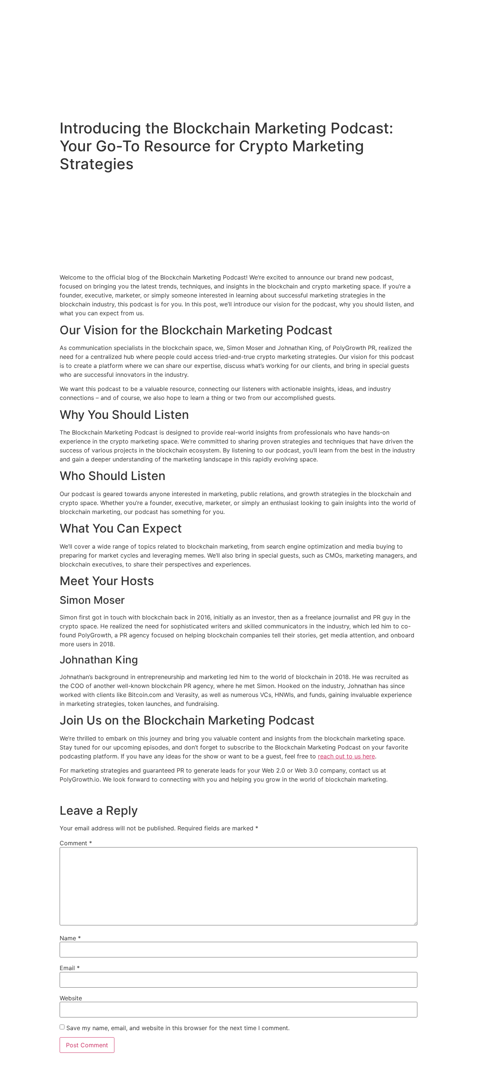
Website (71, 998)
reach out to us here (346, 756)
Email (70, 968)
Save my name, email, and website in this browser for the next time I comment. (178, 1028)
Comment (76, 843)
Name (70, 938)
